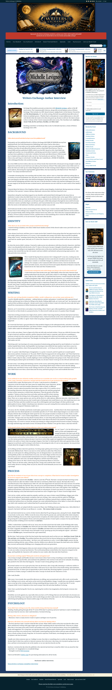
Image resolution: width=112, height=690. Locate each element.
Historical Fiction (90, 144)
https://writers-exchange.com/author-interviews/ (23, 664)
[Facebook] (90, 1)
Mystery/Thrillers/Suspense (93, 148)
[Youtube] (88, 1)
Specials (62, 42)
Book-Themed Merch (50, 42)
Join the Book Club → (94, 272)
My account (98, 1)
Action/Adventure (90, 130)
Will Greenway (24, 651)
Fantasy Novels (89, 140)
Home (8, 42)
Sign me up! (95, 113)
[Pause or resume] (104, 50)
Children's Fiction (90, 134)
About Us (88, 207)
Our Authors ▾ (27, 42)
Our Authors (34, 679)
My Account (77, 42)
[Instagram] (92, 1)
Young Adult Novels (91, 165)
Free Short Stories (90, 142)
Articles (41, 679)
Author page (25, 655)
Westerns (88, 163)
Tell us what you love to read (93, 109)
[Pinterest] (93, 1)
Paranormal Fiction (91, 153)
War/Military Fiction (91, 161)
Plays (87, 155)
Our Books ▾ (17, 42)
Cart (69, 42)
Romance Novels (90, 157)
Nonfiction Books (90, 151)
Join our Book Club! (89, 42)
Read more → (100, 99)
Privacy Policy (89, 211)
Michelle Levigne (61, 108)
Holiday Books (89, 146)
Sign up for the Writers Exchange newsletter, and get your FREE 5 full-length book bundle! (56, 34)
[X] (86, 1)
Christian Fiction (90, 136)
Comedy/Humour (90, 138)
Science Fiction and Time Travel (94, 159)
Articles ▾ (38, 42)
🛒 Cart (104, 1)
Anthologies (89, 132)
